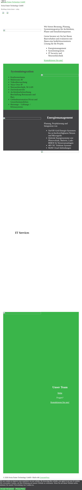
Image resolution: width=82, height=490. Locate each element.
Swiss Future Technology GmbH (12, 6)
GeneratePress (44, 477)
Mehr (60, 393)
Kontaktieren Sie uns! (53, 60)
